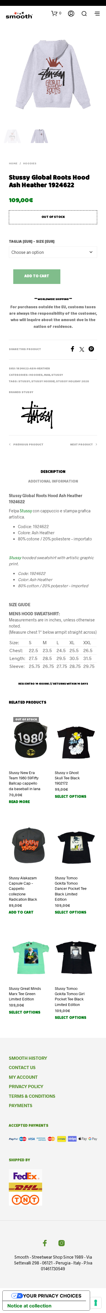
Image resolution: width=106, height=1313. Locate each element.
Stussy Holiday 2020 (72, 381)
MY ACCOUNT (23, 1077)
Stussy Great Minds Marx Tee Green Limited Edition (25, 993)
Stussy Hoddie (43, 381)
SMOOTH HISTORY (28, 1058)
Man (47, 375)
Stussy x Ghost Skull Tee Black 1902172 (67, 777)
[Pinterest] (92, 350)
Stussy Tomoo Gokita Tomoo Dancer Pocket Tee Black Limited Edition (71, 889)
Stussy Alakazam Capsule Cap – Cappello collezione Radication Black (23, 889)
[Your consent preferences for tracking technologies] (95, 1302)
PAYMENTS (20, 1105)
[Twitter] (84, 350)
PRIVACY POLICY (26, 1086)
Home (13, 163)
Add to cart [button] (21, 912)
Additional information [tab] (53, 481)
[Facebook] (74, 350)
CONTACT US (22, 1067)
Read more (19, 802)
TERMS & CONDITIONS (32, 1096)
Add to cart (36, 276)
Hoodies (30, 163)
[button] (56, 13)
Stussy (57, 375)
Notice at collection (29, 1306)
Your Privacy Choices (52, 1296)
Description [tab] (53, 472)
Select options (70, 797)
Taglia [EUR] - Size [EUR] (31, 242)
